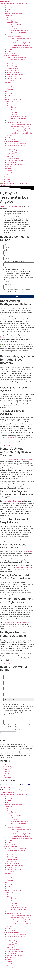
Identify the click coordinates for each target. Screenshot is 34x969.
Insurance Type (8, 697)
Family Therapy (12, 64)
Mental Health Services (11, 55)
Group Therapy (12, 66)
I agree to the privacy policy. (14, 269)
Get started (10, 626)
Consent (6, 267)
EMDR (9, 62)
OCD (8, 34)
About (5, 5)
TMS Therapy (11, 76)
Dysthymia (13, 28)
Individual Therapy (13, 70)
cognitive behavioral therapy (12, 501)
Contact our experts (6, 337)
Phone (5, 255)
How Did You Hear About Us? (13, 261)
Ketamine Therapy (13, 72)
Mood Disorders (12, 22)
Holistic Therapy (12, 68)
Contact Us (7, 83)
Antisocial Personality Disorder (20, 39)
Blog (8, 11)
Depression (14, 26)
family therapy (28, 551)
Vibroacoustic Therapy (14, 78)
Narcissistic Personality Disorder (21, 47)
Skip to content (5, 1)
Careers (9, 9)
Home (2, 206)
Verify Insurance (12, 87)
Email (5, 250)
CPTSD (9, 49)
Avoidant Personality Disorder (20, 41)
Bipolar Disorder (15, 24)
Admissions (10, 89)
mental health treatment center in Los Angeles (18, 459)
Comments (7, 284)
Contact (8, 656)
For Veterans (11, 81)
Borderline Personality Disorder (20, 43)
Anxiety (9, 20)
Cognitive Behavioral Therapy (17, 57)
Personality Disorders (14, 37)
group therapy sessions (24, 567)
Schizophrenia (11, 53)
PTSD (9, 51)
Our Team (10, 7)
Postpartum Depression (18, 32)
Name (5, 244)
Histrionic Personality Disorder (20, 45)
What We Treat (8, 16)
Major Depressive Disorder (19, 30)
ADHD (9, 18)
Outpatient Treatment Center (12, 13)
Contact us (12, 438)
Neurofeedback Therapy (15, 74)
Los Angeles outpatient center (17, 622)
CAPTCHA (6, 282)
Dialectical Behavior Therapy (16, 60)
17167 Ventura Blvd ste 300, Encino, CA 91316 (15, 784)
